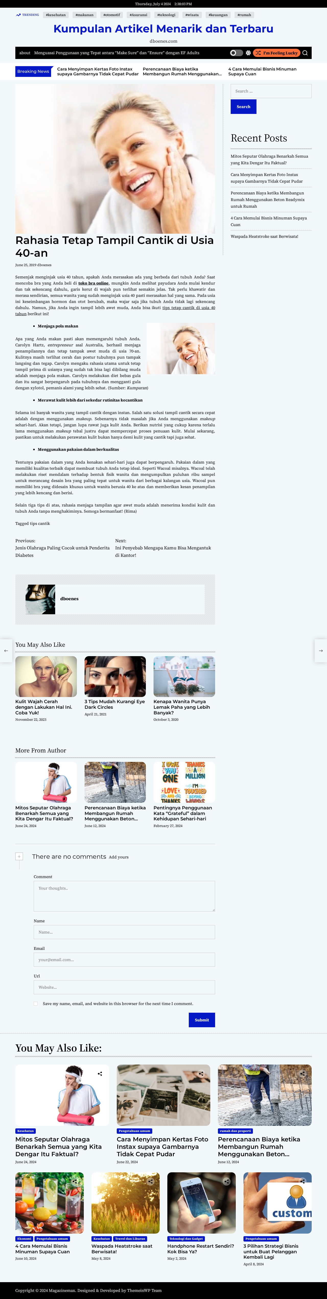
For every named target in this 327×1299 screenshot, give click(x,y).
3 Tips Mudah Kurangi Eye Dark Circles (115, 704)
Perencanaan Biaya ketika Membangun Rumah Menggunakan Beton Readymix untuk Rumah (98, 74)
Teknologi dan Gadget (186, 1239)
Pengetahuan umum (134, 1131)
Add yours (119, 857)
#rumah (244, 14)
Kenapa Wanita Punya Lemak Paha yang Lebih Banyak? (182, 707)
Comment (43, 876)
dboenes (44, 264)
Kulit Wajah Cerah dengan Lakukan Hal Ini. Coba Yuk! (43, 707)
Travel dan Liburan (130, 1239)
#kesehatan (56, 14)
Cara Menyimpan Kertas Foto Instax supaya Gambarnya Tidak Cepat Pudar (162, 1147)
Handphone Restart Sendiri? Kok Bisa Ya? (200, 1249)
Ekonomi (24, 1239)
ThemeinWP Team (144, 1290)
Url (37, 976)
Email (39, 948)
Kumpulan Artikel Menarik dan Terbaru (163, 28)
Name (39, 921)
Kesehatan (25, 1131)
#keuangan (218, 14)
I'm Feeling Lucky (280, 53)
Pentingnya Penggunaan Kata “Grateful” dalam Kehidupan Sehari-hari (183, 813)
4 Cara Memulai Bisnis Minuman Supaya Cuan (42, 1249)
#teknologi (166, 14)
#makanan (85, 14)
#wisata (192, 14)
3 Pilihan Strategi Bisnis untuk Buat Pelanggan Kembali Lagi (270, 1251)
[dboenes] (40, 599)
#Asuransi (138, 14)
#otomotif (111, 14)
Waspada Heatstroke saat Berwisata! (270, 69)
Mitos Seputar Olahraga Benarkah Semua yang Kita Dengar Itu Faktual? (44, 813)
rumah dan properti (235, 1131)
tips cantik (40, 523)
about (24, 52)
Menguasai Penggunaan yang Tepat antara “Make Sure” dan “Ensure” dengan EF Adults (116, 52)
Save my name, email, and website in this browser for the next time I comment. (118, 1003)
